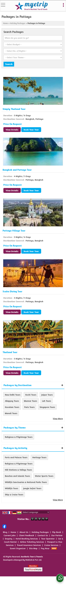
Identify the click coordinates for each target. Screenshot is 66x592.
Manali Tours (11, 413)
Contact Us (42, 535)
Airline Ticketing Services (32, 541)
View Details (12, 129)
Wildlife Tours (11, 488)
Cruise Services (51, 545)
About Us (23, 532)
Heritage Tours (39, 457)
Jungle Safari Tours (32, 488)
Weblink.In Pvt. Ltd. (33, 560)
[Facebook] (4, 526)
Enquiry (8, 538)
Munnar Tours (30, 401)
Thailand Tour (10, 352)
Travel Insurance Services (29, 545)
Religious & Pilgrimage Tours (18, 437)
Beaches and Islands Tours (17, 476)
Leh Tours (46, 401)
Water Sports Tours (44, 476)
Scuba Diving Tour (12, 291)
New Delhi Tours (12, 394)
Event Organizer (18, 548)
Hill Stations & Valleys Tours (18, 469)
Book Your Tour (31, 129)
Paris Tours (29, 407)
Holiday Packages (17, 23)
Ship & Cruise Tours (14, 494)
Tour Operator (48, 538)
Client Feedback (26, 535)
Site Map (33, 548)
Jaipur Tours (47, 394)
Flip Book (56, 532)
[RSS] (54, 548)
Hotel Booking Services (27, 538)
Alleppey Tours (12, 401)
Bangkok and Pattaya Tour (17, 169)
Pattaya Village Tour (14, 230)
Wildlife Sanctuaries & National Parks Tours (26, 482)
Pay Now (45, 548)
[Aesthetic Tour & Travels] (31, 6)
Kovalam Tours (12, 407)
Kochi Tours (30, 394)
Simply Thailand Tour (14, 109)
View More (58, 418)
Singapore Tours (47, 407)
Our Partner (56, 535)
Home (5, 23)
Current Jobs (10, 535)
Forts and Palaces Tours (16, 457)
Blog (5, 532)
